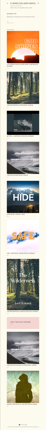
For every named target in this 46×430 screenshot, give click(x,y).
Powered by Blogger (24, 424)
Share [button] (8, 21)
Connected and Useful (23, 3)
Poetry (12, 7)
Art (18, 7)
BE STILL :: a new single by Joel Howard (20, 136)
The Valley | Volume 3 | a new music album (21, 365)
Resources (22, 7)
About (27, 7)
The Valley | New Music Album (17, 175)
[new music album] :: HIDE (16, 214)
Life (12, 22)
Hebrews (10, 22)
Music (15, 7)
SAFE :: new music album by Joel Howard (21, 253)
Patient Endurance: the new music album (22, 404)
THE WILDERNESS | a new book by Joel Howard (22, 311)
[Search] (38, 3)
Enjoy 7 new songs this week (20, 322)
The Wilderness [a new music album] (20, 105)
